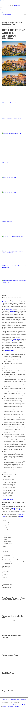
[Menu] (25, 15)
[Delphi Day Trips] (12, 671)
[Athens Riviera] (14, 280)
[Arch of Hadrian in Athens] (14, 162)
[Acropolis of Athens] (14, 55)
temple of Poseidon (12, 340)
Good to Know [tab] (5, 551)
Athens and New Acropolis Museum (11, 636)
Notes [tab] (3, 352)
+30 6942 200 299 (17, 5)
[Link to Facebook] (13, 704)
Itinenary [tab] (4, 295)
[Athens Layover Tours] (12, 653)
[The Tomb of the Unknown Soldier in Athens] (14, 132)
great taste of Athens (9, 350)
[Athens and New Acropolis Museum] (12, 634)
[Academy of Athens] (14, 191)
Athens (13, 508)
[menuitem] (25, 15)
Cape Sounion (17, 339)
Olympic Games (9, 309)
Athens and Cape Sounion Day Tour (13, 617)
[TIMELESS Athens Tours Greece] (11, 15)
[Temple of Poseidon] (14, 251)
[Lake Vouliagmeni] (14, 221)
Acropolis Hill (17, 509)
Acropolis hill (5, 301)
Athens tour (12, 311)
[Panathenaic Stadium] (14, 102)
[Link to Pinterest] (20, 704)
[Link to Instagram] (18, 704)
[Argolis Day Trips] (12, 689)
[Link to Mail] (25, 704)
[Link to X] (16, 704)
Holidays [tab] (4, 472)
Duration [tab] (4, 546)
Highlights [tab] (4, 520)
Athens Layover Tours (10, 655)
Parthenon (14, 301)
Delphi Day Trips (8, 673)
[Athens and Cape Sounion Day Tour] (12, 614)
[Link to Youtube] (22, 704)
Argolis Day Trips (8, 691)
